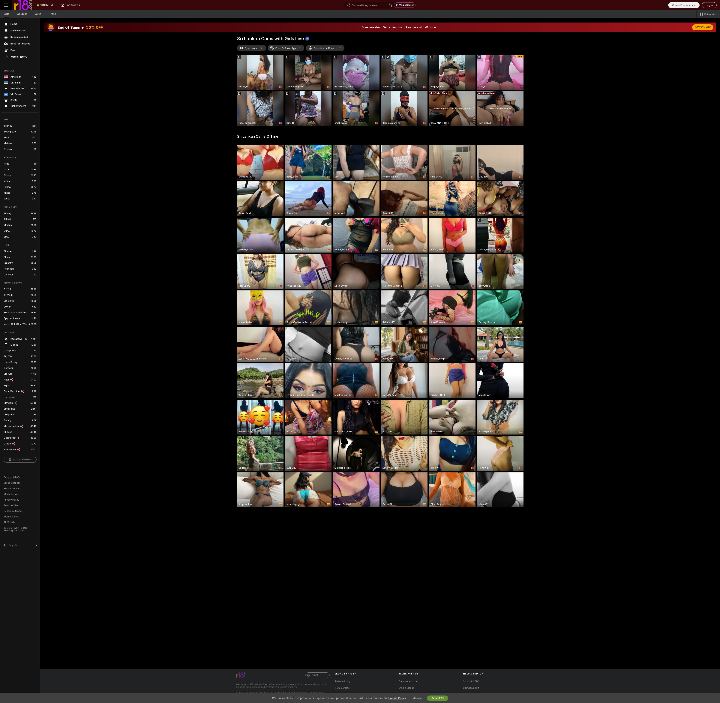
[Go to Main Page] (23, 5)
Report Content (12, 488)
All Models (9, 522)
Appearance (252, 48)
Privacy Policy (11, 499)
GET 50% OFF (703, 27)
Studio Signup (11, 516)
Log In (709, 5)
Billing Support (12, 483)
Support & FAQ (12, 477)
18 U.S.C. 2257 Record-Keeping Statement (16, 529)
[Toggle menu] (6, 5)
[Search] (390, 5)
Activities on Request (325, 48)
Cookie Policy (397, 698)
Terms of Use (11, 505)
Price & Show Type (286, 48)
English (315, 675)
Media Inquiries (12, 494)
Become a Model (13, 511)
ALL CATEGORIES (22, 459)
